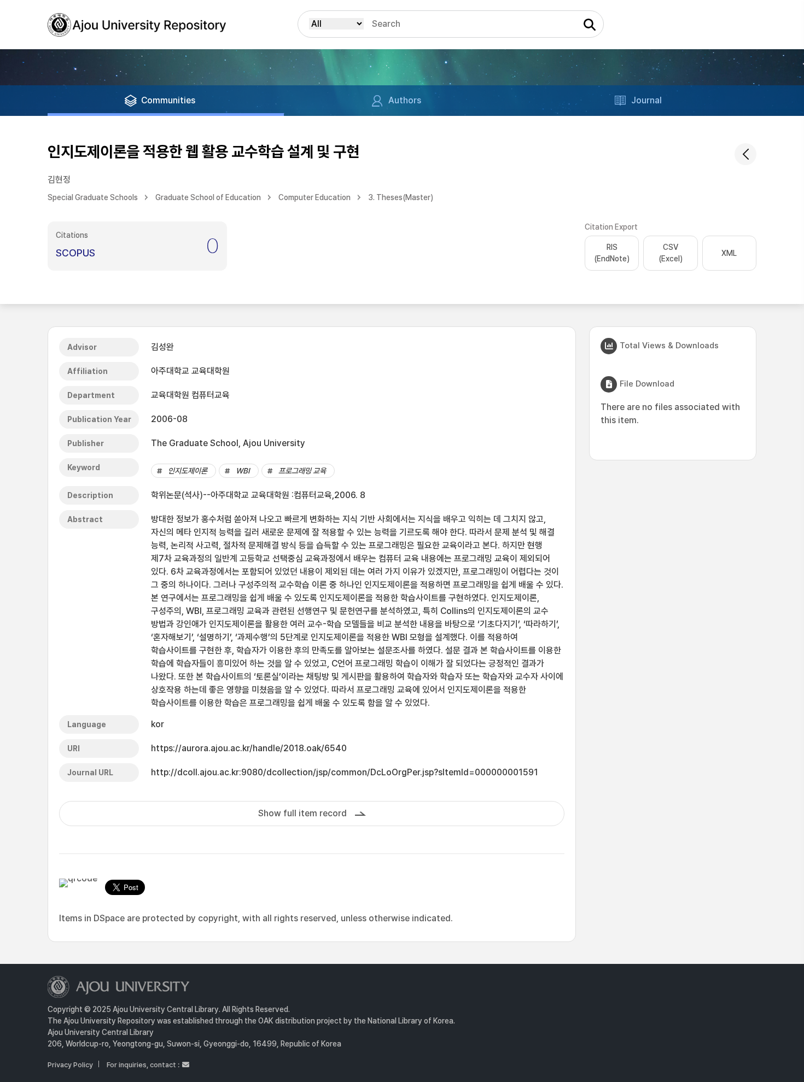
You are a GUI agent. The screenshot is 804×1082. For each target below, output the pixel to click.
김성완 (162, 347)
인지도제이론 (187, 470)
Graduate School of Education (208, 197)
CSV (671, 253)
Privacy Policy (70, 1065)
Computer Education (314, 197)
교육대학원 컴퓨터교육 (190, 395)
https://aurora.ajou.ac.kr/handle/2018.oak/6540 (249, 748)
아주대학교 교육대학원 (190, 371)
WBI (243, 470)
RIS (612, 253)
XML (729, 253)
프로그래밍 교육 (302, 470)
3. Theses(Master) (400, 197)
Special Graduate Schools (93, 197)
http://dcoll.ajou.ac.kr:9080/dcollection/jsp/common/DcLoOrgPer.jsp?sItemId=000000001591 (344, 772)
